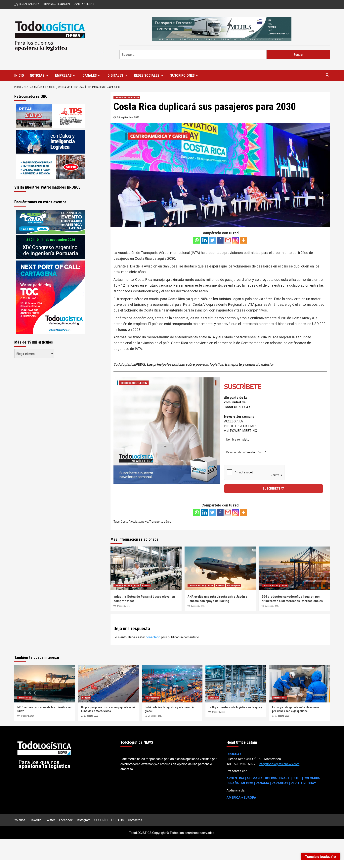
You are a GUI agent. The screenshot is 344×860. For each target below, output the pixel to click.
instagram (83, 820)
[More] (243, 240)
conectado (153, 637)
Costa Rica (127, 521)
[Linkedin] (204, 240)
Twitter (50, 820)
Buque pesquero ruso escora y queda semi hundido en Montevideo (108, 709)
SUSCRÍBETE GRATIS (56, 4)
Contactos (135, 820)
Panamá (146, 585)
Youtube (19, 820)
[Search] (327, 75)
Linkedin (35, 820)
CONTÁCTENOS (84, 4)
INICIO (19, 75)
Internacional (25, 697)
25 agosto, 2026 (197, 606)
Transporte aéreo (160, 521)
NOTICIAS (37, 75)
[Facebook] (220, 240)
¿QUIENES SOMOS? (26, 4)
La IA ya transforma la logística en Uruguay (235, 707)
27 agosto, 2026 (123, 606)
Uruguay (86, 697)
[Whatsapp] (196, 240)
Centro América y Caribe (127, 97)
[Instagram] (235, 240)
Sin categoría (233, 585)
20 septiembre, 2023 (128, 117)
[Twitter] (212, 240)
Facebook (66, 820)
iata (137, 521)
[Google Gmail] (227, 240)
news (144, 521)
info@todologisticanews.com (279, 764)
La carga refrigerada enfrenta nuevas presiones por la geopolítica (295, 709)
